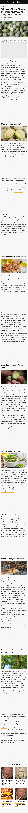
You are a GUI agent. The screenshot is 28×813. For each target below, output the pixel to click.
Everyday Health (15, 718)
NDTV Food (22, 729)
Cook (2, 6)
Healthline (4, 728)
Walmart (3, 605)
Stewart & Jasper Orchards (8, 593)
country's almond (18, 192)
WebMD (10, 693)
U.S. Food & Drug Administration (12, 330)
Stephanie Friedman (7, 17)
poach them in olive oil (7, 492)
